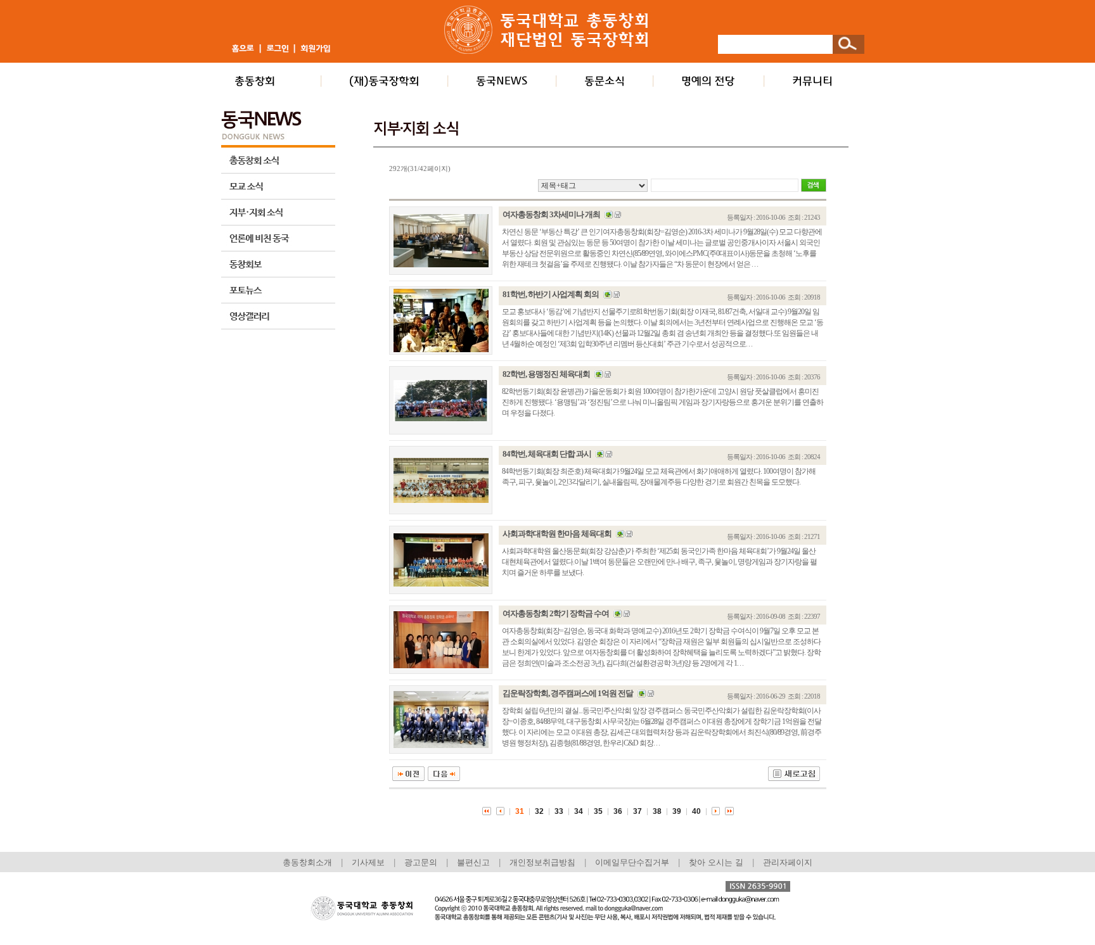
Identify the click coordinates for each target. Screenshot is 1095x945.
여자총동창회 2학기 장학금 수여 (556, 613)
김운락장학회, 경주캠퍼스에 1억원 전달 (568, 693)
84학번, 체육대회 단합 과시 (547, 454)
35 (598, 811)
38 (657, 811)
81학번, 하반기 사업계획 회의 (551, 294)
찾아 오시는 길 (716, 862)
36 (617, 811)
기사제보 (368, 862)
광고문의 (420, 862)
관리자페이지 (787, 862)
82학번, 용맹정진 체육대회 (546, 374)
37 (637, 811)
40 (696, 811)
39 (676, 811)
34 (578, 811)
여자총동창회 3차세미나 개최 (551, 214)
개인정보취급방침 (542, 862)
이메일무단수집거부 (633, 862)
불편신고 (473, 862)
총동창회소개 (307, 862)
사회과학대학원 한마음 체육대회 (557, 533)
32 (539, 811)
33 (558, 811)
